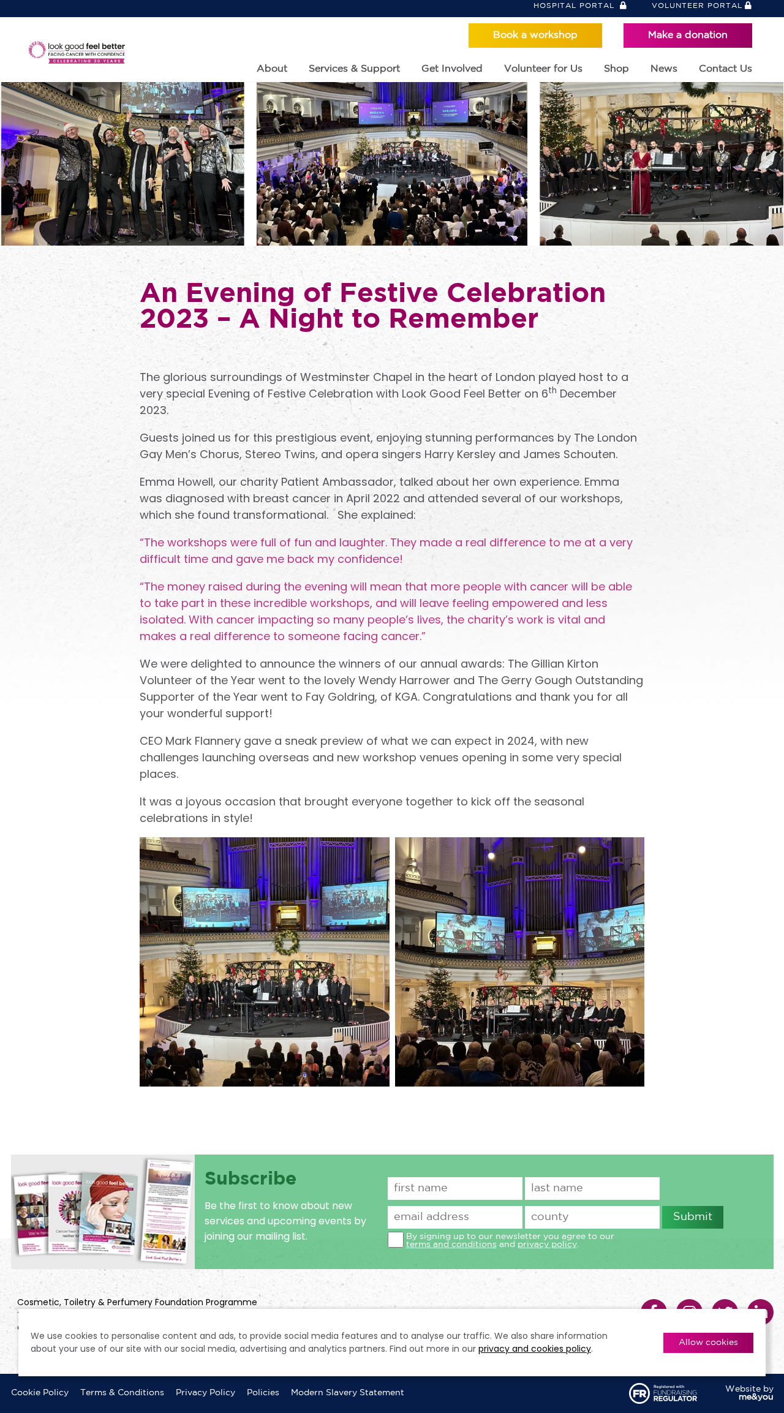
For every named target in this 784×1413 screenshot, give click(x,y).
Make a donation (688, 35)
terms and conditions (451, 1244)
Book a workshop (535, 35)
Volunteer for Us (543, 68)
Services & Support (354, 68)
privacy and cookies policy (534, 1349)
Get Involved (452, 68)
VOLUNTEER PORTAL (697, 5)
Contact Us (725, 68)
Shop (616, 68)
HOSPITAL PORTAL (575, 5)
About (272, 68)
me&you (756, 1397)
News (663, 68)
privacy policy (547, 1244)
